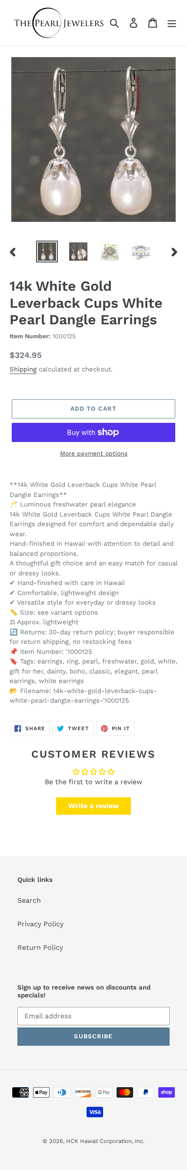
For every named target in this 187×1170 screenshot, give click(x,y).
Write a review (93, 806)
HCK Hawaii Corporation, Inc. (105, 1141)
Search (29, 900)
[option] (47, 251)
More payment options (93, 453)
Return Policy (40, 947)
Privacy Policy (40, 924)
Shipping (23, 369)
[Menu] (171, 23)
